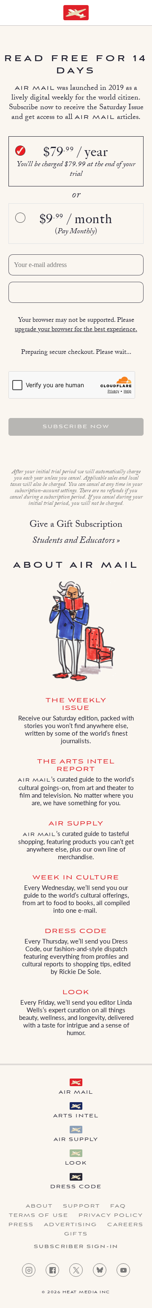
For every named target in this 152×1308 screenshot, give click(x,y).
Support (81, 1206)
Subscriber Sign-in (76, 1247)
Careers (125, 1225)
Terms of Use (38, 1216)
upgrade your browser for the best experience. (76, 330)
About (39, 1206)
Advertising (70, 1225)
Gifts (76, 1234)
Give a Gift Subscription (76, 525)
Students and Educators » (76, 541)
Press (21, 1225)
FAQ (118, 1206)
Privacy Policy (111, 1216)
